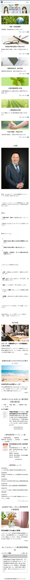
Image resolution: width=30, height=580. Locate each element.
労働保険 (25, 439)
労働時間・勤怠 (23, 404)
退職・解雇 (12, 404)
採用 (5, 404)
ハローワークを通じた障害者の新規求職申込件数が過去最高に (14, 491)
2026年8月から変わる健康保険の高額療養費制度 (14, 485)
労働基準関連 (7, 437)
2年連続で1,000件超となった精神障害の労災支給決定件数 (14, 475)
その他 (6, 406)
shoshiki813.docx (19, 427)
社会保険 (7, 441)
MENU (27, 2)
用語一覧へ (25, 553)
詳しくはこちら (23, 31)
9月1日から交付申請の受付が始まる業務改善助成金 (14, 481)
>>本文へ (26, 354)
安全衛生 (17, 439)
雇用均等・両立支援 (6, 439)
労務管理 (16, 437)
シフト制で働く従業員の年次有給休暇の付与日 (13, 470)
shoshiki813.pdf (19, 429)
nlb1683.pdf (19, 459)
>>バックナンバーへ (23, 501)
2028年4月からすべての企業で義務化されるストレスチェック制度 (14, 497)
